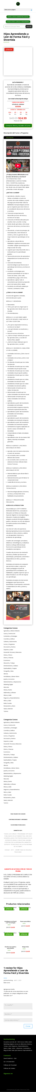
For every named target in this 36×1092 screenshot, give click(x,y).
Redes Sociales (8, 703)
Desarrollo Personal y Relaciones (13, 652)
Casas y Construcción (9, 633)
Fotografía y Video (9, 671)
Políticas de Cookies (9, 1068)
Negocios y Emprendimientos (12, 698)
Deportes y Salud (8, 649)
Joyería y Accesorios (9, 679)
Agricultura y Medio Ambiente (12, 631)
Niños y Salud (7, 700)
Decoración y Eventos (9, 647)
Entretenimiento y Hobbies (11, 665)
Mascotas (6, 687)
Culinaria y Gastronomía (10, 641)
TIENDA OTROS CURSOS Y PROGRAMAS (18, 21)
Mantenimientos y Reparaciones (12, 682)
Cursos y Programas (9, 644)
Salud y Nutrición (8, 708)
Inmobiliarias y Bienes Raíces (11, 676)
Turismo (6, 711)
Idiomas (6, 674)
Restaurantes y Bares (9, 706)
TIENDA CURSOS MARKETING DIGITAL (18, 16)
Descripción (9, 137)
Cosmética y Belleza (9, 639)
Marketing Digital (8, 684)
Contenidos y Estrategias (10, 636)
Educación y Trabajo (9, 663)
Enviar (28, 1026)
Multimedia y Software (10, 692)
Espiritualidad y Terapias (10, 668)
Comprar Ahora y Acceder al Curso (18, 126)
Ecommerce (7, 660)
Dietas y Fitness (8, 655)
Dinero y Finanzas (8, 657)
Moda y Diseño (8, 690)
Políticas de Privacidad (10, 1065)
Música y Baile (7, 695)
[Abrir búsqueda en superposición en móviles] (18, 26)
